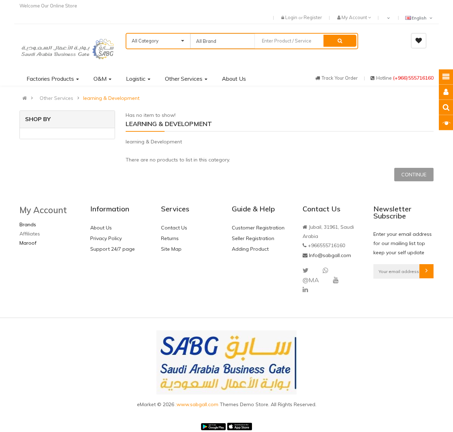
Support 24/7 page (112, 249)
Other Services (56, 98)
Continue (413, 174)
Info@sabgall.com (330, 255)
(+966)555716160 (413, 78)
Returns (170, 238)
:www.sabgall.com (198, 404)
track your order (340, 78)
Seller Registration (253, 238)
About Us (101, 227)
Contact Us (174, 227)
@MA (311, 280)
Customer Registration (258, 227)
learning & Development (111, 98)
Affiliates (29, 234)
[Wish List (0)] (418, 41)
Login (291, 17)
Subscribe (426, 271)
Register (313, 17)
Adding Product (250, 249)
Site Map (171, 249)
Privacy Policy (106, 238)
